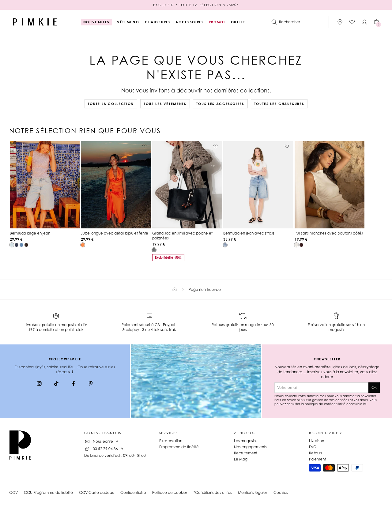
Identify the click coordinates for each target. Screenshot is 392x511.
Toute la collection (111, 104)
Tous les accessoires (220, 104)
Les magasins (245, 440)
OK (374, 387)
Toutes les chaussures (279, 104)
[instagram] (39, 384)
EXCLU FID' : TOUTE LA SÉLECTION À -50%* (196, 5)
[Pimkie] (35, 22)
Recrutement (245, 453)
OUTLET (238, 22)
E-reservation (170, 440)
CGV (13, 492)
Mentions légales (252, 492)
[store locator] (340, 22)
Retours (315, 453)
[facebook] (73, 384)
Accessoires (189, 22)
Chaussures (158, 22)
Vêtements (128, 22)
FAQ (312, 447)
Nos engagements (250, 447)
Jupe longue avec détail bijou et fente (114, 233)
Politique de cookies (169, 492)
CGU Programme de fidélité (48, 492)
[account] (364, 22)
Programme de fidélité (179, 447)
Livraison (316, 440)
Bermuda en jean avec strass (248, 233)
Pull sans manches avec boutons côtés (329, 233)
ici (364, 404)
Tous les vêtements (165, 104)
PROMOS (217, 22)
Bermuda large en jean (30, 233)
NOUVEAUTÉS (96, 22)
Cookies (280, 492)
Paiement (317, 459)
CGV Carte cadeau (96, 492)
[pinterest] (90, 384)
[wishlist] (352, 22)
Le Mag (240, 459)
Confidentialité (133, 492)
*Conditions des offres (213, 492)
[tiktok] (56, 384)
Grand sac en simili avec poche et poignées (182, 235)
